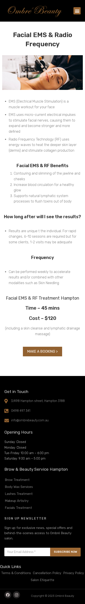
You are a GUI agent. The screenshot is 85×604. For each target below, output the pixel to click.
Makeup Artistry (17, 501)
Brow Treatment (17, 480)
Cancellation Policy (47, 573)
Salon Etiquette (42, 580)
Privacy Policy (73, 573)
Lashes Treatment (19, 494)
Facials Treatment (18, 508)
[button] (77, 10)
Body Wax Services (19, 487)
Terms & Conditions (16, 573)
